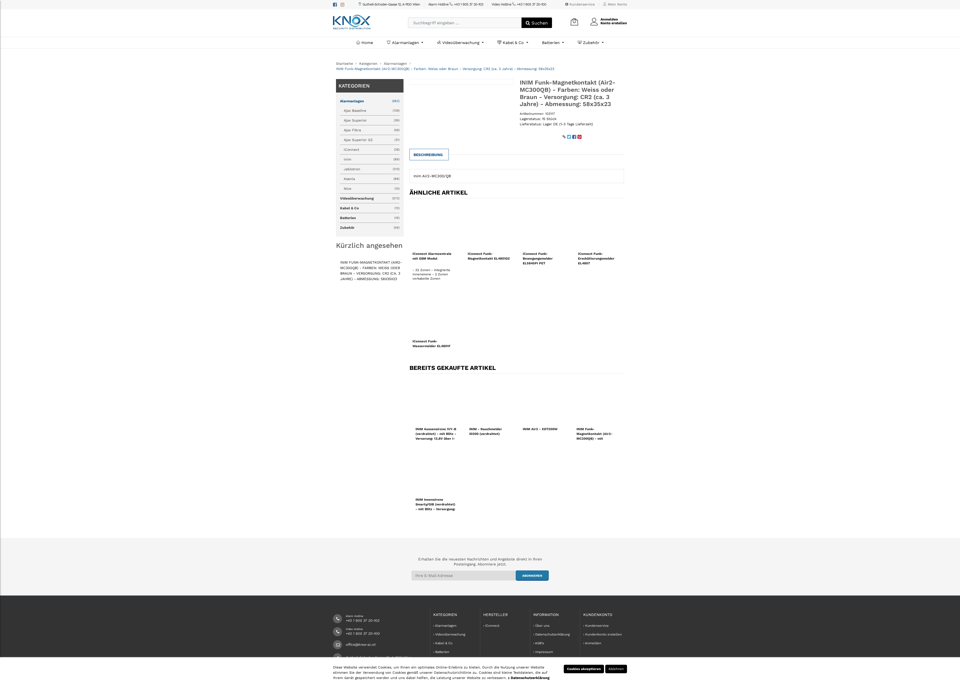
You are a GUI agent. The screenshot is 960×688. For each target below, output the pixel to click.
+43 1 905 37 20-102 (363, 620)
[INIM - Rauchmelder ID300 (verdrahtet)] (490, 401)
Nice (372, 189)
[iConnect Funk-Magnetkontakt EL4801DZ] (489, 225)
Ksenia (372, 179)
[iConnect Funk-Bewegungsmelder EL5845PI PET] (544, 225)
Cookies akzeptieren (584, 669)
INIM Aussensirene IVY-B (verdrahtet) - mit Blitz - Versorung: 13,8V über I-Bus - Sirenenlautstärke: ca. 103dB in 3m (436, 438)
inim (372, 159)
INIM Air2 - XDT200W (540, 429)
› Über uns (541, 625)
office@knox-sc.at (361, 644)
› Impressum (543, 652)
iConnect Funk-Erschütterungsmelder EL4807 (596, 258)
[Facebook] (335, 4)
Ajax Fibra (372, 130)
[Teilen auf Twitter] (569, 137)
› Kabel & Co (442, 643)
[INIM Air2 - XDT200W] (543, 401)
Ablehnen (616, 669)
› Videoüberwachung (449, 634)
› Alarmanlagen (444, 625)
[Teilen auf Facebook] (574, 137)
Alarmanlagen (405, 42)
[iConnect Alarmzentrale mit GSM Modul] (434, 225)
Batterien (551, 42)
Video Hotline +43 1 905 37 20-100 (519, 4)
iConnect (372, 150)
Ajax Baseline (372, 111)
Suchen (539, 23)
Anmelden (609, 19)
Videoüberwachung (461, 42)
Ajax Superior (372, 120)
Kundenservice (581, 4)
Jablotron (372, 169)
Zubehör (591, 42)
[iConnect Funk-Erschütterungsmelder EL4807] (599, 225)
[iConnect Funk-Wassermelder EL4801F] (434, 313)
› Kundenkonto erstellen (602, 634)
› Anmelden (592, 643)
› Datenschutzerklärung (551, 634)
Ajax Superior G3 (372, 140)
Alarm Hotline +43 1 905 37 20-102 (455, 4)
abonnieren (532, 575)
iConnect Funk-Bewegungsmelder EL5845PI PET (538, 258)
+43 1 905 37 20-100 (363, 633)
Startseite (344, 64)
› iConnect (491, 625)
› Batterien (441, 652)
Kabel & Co (513, 42)
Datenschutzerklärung (530, 678)
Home (366, 42)
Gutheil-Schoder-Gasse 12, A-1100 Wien (391, 4)
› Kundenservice (596, 625)
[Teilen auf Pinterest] (580, 137)
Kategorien (368, 64)
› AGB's (538, 643)
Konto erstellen (613, 23)
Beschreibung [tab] (428, 155)
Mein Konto (616, 4)
